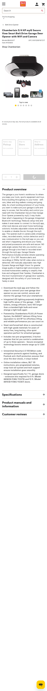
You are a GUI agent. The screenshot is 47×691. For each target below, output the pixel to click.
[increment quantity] (17, 177)
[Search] (42, 10)
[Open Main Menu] (3, 4)
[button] (37, 4)
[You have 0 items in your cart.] (43, 4)
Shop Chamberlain (11, 47)
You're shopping (8, 17)
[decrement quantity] (6, 177)
